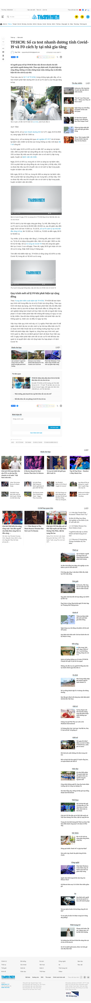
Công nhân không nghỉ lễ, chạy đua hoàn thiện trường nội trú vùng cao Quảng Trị (75, 785)
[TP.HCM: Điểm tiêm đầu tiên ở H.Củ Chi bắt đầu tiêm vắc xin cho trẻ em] (21, 383)
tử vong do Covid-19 (34, 244)
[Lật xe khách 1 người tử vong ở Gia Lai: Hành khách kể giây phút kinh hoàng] (68, 557)
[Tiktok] (86, 10)
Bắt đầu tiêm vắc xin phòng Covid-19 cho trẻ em (30, 399)
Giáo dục (39, 24)
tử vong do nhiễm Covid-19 (50, 442)
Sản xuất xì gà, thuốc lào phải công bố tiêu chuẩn (73, 854)
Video (71, 24)
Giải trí (53, 24)
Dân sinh (20, 37)
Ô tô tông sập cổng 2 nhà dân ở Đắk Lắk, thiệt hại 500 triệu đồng (74, 573)
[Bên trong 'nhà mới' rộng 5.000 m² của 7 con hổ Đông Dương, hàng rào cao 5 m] (68, 650)
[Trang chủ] (1, 24)
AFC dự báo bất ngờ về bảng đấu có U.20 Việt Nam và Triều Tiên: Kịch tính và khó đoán (82, 807)
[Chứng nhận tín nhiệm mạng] (72, 995)
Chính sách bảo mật (59, 977)
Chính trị (5, 24)
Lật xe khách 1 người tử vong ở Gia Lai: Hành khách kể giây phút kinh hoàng (82, 556)
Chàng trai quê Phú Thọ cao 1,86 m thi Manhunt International (72, 722)
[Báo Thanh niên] (8, 977)
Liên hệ (45, 10)
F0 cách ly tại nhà (37, 442)
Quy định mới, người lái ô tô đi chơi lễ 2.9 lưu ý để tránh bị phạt (82, 899)
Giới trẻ (35, 24)
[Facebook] (83, 10)
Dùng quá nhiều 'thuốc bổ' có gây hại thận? (74, 848)
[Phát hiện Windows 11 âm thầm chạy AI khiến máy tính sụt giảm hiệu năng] (68, 869)
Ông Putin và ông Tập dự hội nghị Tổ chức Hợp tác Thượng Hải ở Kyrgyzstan (75, 604)
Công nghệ (64, 24)
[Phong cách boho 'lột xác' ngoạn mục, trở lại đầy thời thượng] (68, 932)
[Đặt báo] (82, 17)
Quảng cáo (35, 977)
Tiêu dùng (76, 24)
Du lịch (44, 24)
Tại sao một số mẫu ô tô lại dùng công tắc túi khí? (74, 910)
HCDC (12, 442)
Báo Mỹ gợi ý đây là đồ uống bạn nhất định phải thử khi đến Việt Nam (75, 698)
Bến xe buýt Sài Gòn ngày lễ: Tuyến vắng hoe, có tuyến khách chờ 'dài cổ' (74, 760)
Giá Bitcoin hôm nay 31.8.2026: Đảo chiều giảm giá (75, 885)
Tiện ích (38, 10)
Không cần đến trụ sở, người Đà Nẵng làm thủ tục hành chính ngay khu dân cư (74, 666)
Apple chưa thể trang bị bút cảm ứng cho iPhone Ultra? (73, 879)
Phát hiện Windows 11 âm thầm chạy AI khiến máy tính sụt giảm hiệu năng (82, 868)
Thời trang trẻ (83, 24)
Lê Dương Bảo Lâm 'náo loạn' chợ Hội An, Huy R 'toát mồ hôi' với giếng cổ (75, 729)
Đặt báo (28, 977)
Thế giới (14, 24)
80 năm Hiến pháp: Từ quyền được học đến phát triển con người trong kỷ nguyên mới (82, 776)
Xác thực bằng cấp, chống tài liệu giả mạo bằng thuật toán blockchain (75, 791)
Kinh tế (19, 24)
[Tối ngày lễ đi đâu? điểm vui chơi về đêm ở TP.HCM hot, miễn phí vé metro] (68, 744)
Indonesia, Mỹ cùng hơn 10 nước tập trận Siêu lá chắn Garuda (82, 586)
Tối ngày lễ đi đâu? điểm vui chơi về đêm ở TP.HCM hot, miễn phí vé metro (82, 743)
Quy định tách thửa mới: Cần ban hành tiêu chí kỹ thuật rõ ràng (75, 635)
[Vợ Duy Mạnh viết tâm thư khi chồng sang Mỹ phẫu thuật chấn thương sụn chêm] (68, 713)
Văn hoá (42, 965)
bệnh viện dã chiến (29, 157)
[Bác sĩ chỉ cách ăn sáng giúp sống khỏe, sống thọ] (68, 840)
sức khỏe (35, 122)
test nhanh (28, 442)
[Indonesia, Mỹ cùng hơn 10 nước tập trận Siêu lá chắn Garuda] (68, 588)
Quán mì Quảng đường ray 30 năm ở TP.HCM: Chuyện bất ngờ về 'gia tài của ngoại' (74, 660)
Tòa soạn (48, 977)
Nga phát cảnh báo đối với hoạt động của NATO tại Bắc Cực (75, 597)
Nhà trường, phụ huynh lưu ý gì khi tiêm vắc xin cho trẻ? (33, 394)
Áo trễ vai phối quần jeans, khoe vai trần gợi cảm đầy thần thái (74, 947)
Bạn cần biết (31, 10)
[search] (17, 16)
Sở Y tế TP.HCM (29, 77)
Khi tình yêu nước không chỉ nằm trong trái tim (74, 754)
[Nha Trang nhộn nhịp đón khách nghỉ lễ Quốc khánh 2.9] (68, 682)
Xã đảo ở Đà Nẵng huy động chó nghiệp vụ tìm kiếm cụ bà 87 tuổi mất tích (75, 566)
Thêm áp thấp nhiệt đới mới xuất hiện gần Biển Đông (82, 618)
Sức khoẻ (23, 965)
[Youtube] (80, 10)
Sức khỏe (29, 24)
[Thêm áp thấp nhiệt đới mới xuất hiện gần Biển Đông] (68, 619)
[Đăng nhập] (88, 17)
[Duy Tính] (12, 52)
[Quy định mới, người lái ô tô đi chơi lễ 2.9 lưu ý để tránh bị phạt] (68, 900)
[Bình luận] (3, 52)
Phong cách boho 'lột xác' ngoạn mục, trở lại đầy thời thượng (82, 930)
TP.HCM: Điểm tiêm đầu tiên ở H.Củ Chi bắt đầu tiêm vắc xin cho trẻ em (46, 379)
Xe (68, 24)
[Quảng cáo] (76, 17)
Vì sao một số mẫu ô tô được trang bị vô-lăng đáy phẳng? (74, 916)
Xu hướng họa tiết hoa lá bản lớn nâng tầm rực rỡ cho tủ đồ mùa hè (75, 941)
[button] (3, 39)
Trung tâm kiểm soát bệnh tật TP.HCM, (29, 301)
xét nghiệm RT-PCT (43, 139)
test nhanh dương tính (32, 132)
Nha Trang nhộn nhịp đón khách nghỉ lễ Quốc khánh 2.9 (83, 680)
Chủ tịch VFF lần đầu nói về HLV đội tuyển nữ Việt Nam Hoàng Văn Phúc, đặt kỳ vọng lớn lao (75, 816)
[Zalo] (89, 10)
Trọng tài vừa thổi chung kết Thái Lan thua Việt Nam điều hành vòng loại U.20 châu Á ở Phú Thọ (75, 823)
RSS (42, 977)
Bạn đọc (80, 961)
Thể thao (58, 24)
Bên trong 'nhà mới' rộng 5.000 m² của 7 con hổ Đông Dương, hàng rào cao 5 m (82, 651)
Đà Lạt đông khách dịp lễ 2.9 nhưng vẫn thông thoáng (75, 691)
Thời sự (10, 24)
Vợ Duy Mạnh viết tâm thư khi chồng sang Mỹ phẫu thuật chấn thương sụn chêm (82, 713)
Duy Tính (17, 52)
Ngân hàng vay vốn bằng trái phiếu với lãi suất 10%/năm (75, 629)
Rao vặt (80, 965)
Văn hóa (49, 24)
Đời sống (24, 24)
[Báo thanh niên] (45, 16)
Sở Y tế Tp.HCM (19, 442)
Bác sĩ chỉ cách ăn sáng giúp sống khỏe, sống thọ (82, 838)
